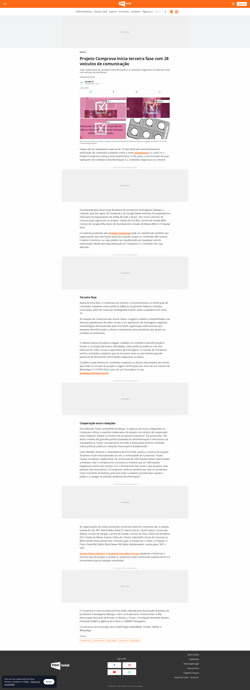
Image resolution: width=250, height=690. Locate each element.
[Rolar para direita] (165, 12)
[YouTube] (114, 672)
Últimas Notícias (84, 11)
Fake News (111, 640)
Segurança (147, 11)
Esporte (113, 11)
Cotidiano (135, 11)
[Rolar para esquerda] (73, 12)
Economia (124, 11)
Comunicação (98, 640)
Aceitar (49, 681)
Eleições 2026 (100, 11)
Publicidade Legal (191, 663)
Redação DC (89, 82)
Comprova (85, 640)
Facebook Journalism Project (123, 553)
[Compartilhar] (159, 92)
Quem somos (193, 654)
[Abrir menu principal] (5, 4)
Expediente (194, 659)
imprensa (123, 640)
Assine (241, 3)
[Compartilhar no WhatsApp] (91, 92)
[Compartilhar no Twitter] (136, 92)
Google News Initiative (92, 553)
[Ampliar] (167, 100)
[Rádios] (177, 12)
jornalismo (134, 640)
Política (158, 11)
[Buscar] (233, 4)
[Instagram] (129, 665)
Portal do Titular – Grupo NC (186, 677)
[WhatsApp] (129, 672)
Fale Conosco (193, 668)
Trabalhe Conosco (191, 673)
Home (83, 52)
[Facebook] (114, 665)
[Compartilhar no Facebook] (113, 92)
